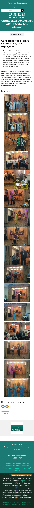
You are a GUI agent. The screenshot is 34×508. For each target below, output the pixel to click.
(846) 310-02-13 (12, 2)
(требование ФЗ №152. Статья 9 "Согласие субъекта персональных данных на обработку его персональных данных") (17, 504)
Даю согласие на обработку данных (21, 475)
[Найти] (22, 10)
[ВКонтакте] (3, 406)
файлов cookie (26, 480)
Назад (5, 413)
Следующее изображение (31, 428)
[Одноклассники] (7, 406)
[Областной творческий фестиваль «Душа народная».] (17, 103)
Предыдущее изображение (2, 428)
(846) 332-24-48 (12, 3)
